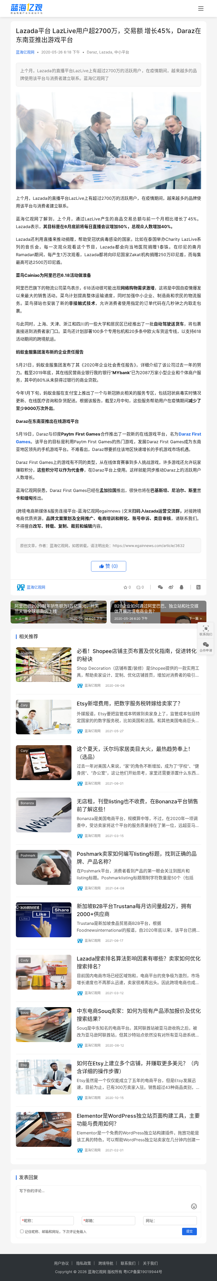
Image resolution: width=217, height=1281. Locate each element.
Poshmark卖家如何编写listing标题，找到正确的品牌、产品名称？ (137, 858)
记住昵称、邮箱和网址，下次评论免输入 (55, 1231)
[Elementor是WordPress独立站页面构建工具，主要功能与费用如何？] (43, 1129)
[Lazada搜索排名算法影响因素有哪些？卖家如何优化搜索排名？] (43, 972)
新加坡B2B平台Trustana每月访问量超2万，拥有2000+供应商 (134, 910)
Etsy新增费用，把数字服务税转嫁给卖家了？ (130, 703)
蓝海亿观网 (25, 52)
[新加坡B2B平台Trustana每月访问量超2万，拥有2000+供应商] (43, 919)
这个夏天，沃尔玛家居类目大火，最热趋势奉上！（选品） (135, 753)
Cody (25, 960)
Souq (24, 1013)
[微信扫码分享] (160, 587)
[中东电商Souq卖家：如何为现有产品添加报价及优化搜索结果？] (43, 1024)
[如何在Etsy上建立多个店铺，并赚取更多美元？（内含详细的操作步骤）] (43, 1077)
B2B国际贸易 (30, 908)
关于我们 (150, 1263)
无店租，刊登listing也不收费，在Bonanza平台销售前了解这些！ (137, 805)
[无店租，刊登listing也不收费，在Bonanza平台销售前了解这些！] (43, 815)
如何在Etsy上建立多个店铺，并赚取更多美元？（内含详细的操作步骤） (138, 1067)
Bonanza (27, 803)
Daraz (92, 52)
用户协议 (61, 1263)
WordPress (28, 1117)
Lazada (105, 52)
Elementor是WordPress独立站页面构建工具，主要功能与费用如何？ (138, 1120)
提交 (189, 1231)
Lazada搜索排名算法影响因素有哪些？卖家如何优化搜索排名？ (139, 963)
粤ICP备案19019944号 (142, 1271)
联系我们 (128, 1263)
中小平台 (121, 52)
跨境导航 (105, 1263)
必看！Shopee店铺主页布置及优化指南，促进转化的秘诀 (137, 655)
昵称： (28, 1220)
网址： (151, 1220)
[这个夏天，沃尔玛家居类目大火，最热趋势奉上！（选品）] (43, 762)
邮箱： (89, 1220)
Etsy (24, 1065)
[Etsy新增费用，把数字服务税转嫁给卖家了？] (43, 717)
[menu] (200, 8)
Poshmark (28, 855)
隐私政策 (83, 1263)
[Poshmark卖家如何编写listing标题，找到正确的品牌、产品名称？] (43, 867)
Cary (24, 705)
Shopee (26, 653)
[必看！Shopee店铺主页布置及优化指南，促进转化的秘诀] (43, 664)
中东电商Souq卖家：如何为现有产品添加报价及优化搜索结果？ (139, 1015)
